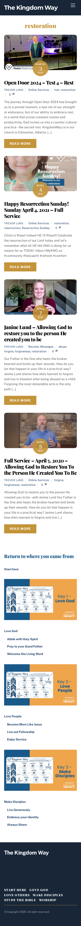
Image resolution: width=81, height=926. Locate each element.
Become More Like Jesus (24, 724)
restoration (68, 89)
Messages (46, 346)
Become (33, 346)
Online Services (38, 89)
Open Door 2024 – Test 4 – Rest (39, 82)
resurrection (12, 228)
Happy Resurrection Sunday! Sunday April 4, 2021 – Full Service (36, 209)
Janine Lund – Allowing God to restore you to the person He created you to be (38, 333)
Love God (38, 890)
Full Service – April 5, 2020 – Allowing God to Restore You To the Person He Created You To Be (40, 466)
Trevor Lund (13, 89)
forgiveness (22, 351)
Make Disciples (48, 895)
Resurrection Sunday (36, 228)
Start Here (15, 890)
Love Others (17, 895)
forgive (9, 351)
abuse (62, 346)
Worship (47, 900)
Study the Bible (20, 900)
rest (56, 89)
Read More (20, 143)
